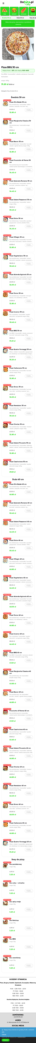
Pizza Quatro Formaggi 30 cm (20, 349)
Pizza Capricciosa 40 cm (18, 729)
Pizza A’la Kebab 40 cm (17, 484)
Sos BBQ (12, 939)
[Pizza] (4, 10)
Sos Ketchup (14, 920)
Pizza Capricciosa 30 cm (18, 461)
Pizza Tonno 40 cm (16, 615)
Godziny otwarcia (29, 110)
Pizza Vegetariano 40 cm (18, 578)
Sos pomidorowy (15, 864)
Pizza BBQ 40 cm (15, 652)
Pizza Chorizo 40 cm (16, 767)
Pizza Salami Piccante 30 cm (20, 443)
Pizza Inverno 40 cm (16, 634)
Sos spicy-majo (15, 902)
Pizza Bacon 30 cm (16, 141)
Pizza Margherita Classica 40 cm (20, 672)
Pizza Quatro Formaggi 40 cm (20, 842)
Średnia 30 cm (6, 18)
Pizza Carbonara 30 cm (18, 368)
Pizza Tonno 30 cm (16, 293)
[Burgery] (14, 10)
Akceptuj (5, 1040)
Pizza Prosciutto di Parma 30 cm (20, 161)
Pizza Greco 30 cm (16, 387)
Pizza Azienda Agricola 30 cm (20, 274)
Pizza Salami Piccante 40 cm (20, 748)
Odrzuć (4, 1034)
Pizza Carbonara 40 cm (18, 823)
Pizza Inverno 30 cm (16, 312)
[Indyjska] (33, 10)
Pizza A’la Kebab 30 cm (17, 102)
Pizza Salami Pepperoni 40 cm (20, 521)
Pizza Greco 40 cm (16, 804)
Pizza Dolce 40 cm (16, 540)
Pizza (8, 91)
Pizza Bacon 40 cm (16, 692)
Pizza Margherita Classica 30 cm (20, 122)
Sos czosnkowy (15, 958)
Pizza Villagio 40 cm (16, 559)
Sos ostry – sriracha (16, 883)
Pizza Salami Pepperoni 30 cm (20, 200)
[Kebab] (23, 10)
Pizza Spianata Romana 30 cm (20, 181)
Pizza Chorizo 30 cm (16, 424)
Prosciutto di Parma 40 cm (19, 711)
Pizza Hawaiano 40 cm (17, 785)
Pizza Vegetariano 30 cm (18, 256)
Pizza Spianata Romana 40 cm (20, 503)
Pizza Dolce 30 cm (16, 218)
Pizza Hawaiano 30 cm (17, 405)
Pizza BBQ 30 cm (15, 331)
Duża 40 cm (20, 18)
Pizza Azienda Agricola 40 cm (20, 596)
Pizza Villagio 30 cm (16, 237)
